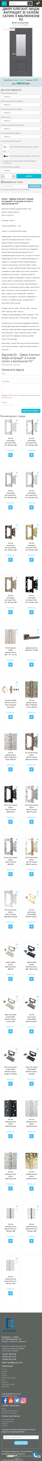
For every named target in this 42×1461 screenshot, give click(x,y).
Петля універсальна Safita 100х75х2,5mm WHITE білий (31, 1123)
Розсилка (5, 1426)
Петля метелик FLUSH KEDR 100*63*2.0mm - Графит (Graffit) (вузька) (10, 1071)
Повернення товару (8, 1384)
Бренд (4, 1408)
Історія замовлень (7, 1421)
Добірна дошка (6, 117)
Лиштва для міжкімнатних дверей (11, 109)
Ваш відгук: (6, 381)
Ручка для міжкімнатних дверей (11, 141)
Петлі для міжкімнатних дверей (11, 133)
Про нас (4, 1369)
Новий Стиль (18, 80)
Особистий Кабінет (8, 1419)
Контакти (4, 1382)
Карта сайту (5, 1386)
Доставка (4, 1371)
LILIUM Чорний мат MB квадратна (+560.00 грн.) (24, 156)
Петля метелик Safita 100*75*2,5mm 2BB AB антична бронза (31, 757)
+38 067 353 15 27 (9, 1356)
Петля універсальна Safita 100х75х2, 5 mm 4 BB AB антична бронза (31, 704)
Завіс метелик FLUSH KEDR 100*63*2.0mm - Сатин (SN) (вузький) (10, 1019)
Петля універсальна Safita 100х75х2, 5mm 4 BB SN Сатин (10, 757)
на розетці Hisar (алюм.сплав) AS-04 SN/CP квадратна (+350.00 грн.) (19, 162)
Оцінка (5, 402)
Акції (3, 1380)
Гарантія (4, 1376)
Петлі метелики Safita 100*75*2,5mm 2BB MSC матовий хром (10, 862)
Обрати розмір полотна (9, 93)
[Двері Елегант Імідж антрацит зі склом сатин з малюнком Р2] (21, 52)
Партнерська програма (9, 1413)
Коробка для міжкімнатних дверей (12, 101)
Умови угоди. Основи (8, 1378)
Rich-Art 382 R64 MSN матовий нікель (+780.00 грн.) (20, 149)
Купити (29, 176)
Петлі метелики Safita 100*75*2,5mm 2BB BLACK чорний (10, 809)
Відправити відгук (31, 411)
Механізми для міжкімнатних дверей (12, 125)
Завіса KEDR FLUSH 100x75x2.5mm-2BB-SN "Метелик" (10, 966)
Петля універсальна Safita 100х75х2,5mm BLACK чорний (10, 1123)
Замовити (34, 186)
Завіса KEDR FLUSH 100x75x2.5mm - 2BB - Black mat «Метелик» (31, 966)
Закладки (5, 1424)
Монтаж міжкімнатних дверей (10, 167)
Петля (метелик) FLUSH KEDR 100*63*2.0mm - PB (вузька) (31, 914)
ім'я (4, 373)
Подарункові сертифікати (10, 1411)
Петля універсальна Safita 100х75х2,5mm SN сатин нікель (10, 1176)
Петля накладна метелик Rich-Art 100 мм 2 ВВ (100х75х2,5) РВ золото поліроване (31, 550)
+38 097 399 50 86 (9, 1354)
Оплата (4, 1373)
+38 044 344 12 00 (9, 1359)
